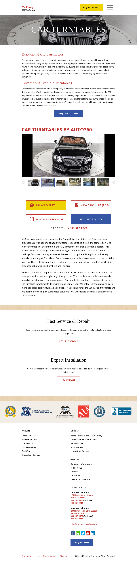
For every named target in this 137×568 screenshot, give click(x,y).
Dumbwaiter (27, 443)
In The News (76, 468)
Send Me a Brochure (50, 219)
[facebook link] (73, 534)
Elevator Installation (80, 479)
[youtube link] (87, 534)
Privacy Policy (27, 556)
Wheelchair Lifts (29, 439)
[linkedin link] (92, 534)
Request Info (82, 542)
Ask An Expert (45, 205)
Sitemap (63, 556)
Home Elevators (29, 435)
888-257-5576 (78, 227)
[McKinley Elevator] (28, 7)
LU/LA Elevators (29, 447)
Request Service (91, 7)
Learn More (68, 380)
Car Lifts (26, 451)
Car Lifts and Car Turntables (84, 439)
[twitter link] (82, 534)
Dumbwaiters (77, 447)
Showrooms (76, 475)
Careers (74, 471)
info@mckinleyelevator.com (84, 524)
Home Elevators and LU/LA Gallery (86, 435)
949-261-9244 (77, 503)
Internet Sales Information (46, 556)
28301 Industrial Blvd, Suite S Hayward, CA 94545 (84, 512)
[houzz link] (78, 533)
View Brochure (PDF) (95, 205)
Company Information (81, 464)
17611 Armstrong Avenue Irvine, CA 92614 (82, 496)
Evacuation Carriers (31, 455)
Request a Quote (68, 113)
